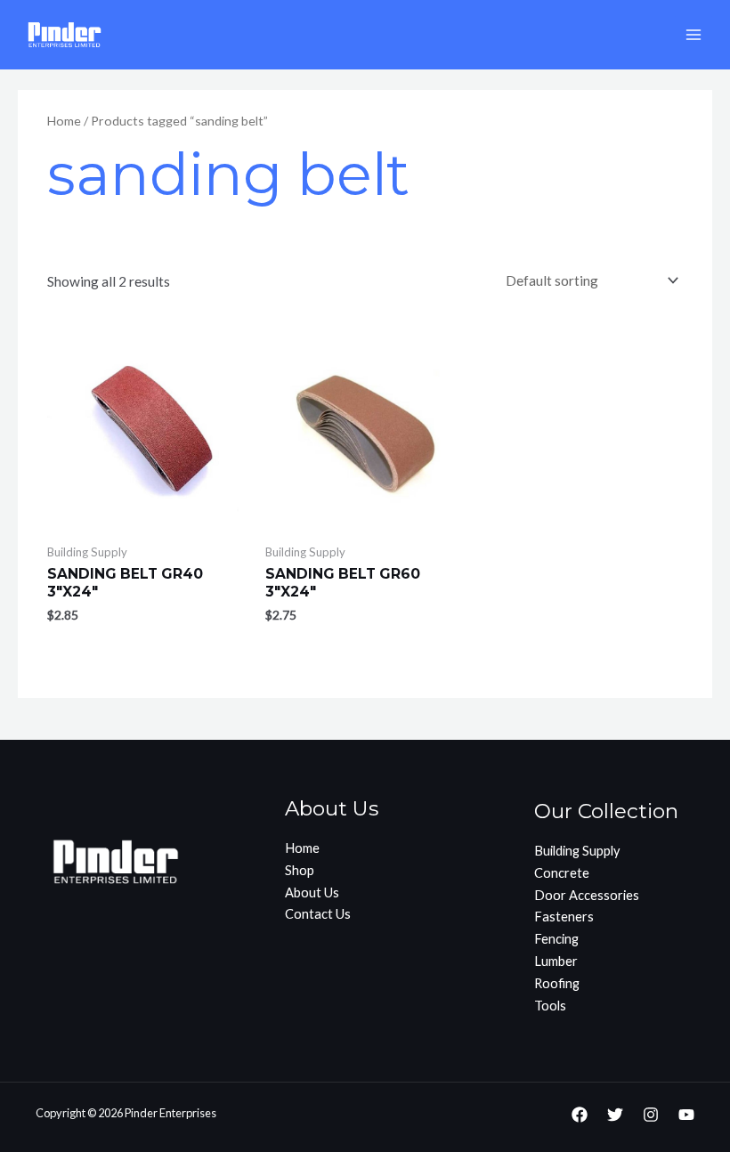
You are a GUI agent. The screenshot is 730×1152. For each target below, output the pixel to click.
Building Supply (577, 850)
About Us (312, 892)
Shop (299, 870)
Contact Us (318, 913)
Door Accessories (586, 895)
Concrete (561, 872)
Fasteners (564, 916)
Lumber (556, 961)
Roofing (557, 983)
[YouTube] (686, 1115)
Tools (550, 1005)
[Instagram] (651, 1115)
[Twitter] (615, 1115)
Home (64, 120)
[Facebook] (580, 1115)
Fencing (556, 938)
